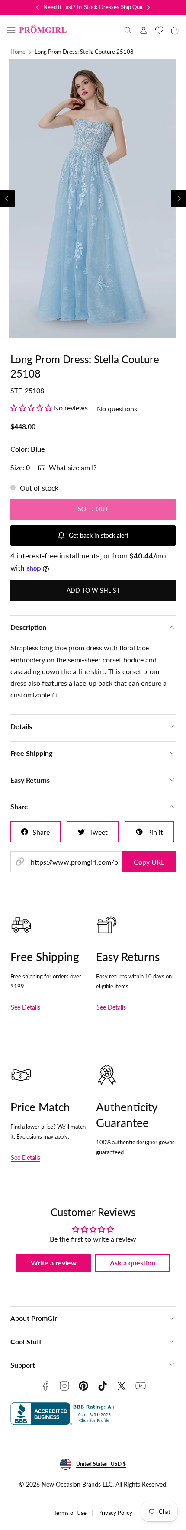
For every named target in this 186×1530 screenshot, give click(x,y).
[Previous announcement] (37, 7)
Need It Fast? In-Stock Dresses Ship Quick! (95, 6)
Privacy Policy (115, 1513)
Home (18, 51)
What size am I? (72, 467)
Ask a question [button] (132, 1263)
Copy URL (149, 862)
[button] (11, 30)
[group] (93, 198)
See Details (25, 1007)
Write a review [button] (54, 1263)
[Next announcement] (148, 7)
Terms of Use (70, 1513)
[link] (143, 30)
